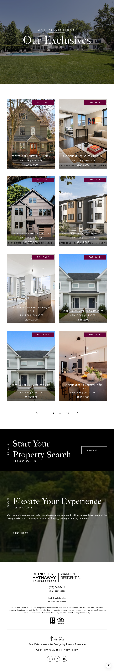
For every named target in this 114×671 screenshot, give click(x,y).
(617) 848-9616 (57, 587)
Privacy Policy (69, 649)
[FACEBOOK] (50, 659)
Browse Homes (97, 450)
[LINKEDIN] (64, 659)
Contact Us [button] (21, 533)
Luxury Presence (76, 644)
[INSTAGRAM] (57, 659)
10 (67, 412)
